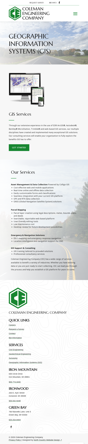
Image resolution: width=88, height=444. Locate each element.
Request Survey (37, 3)
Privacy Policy (15, 440)
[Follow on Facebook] (59, 2)
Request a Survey (16, 329)
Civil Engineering (16, 350)
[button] (75, 14)
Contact (12, 333)
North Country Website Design (48, 440)
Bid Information (15, 338)
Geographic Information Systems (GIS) (25, 362)
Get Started (19, 147)
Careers (12, 325)
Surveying (13, 358)
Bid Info (53, 3)
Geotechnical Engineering (20, 354)
